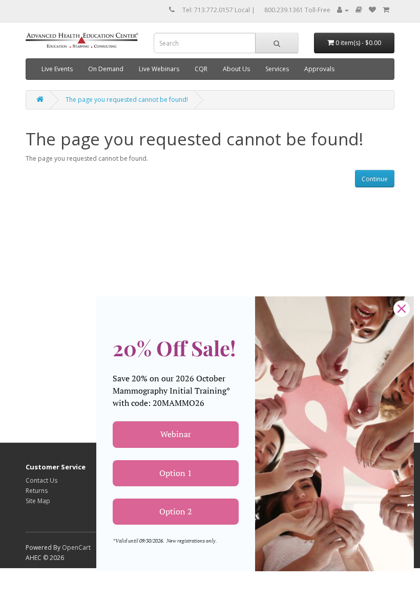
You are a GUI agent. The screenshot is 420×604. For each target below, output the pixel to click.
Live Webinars (159, 68)
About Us (236, 68)
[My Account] (343, 10)
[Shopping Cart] (386, 10)
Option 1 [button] (175, 473)
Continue (375, 179)
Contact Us (41, 480)
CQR (201, 68)
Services (277, 68)
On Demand (105, 68)
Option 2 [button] (175, 511)
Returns (37, 490)
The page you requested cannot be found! (127, 99)
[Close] (401, 308)
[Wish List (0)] (372, 10)
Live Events (57, 68)
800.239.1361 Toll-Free (297, 10)
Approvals (319, 68)
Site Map (38, 501)
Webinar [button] (175, 434)
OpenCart (76, 547)
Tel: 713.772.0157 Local (216, 10)
